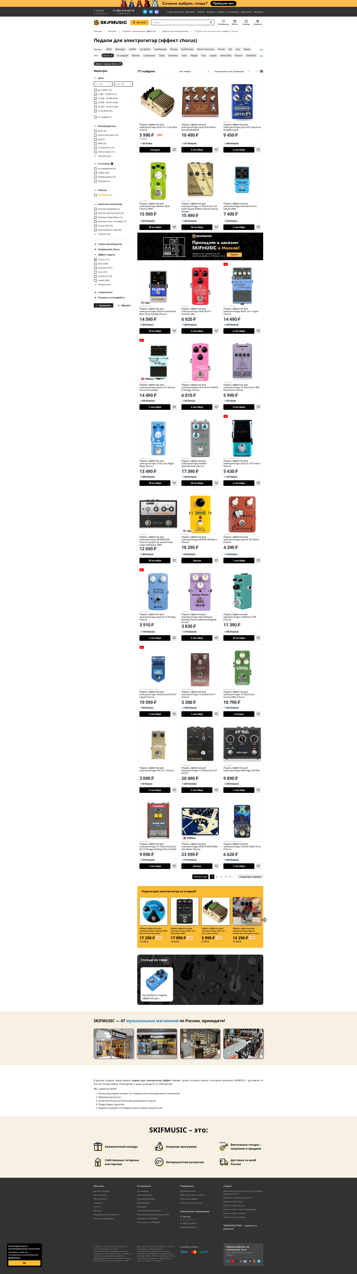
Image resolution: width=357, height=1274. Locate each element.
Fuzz (204, 55)
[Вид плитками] (261, 71)
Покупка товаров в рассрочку (238, 1197)
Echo (184, 55)
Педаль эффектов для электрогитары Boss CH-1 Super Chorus (241, 311)
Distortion (173, 55)
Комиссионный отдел (233, 1201)
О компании (233, 12)
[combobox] (182, 22)
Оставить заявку (188, 1191)
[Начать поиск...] (211, 22)
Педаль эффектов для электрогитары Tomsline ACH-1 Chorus (198, 694)
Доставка (190, 12)
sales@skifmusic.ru (123, 13)
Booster (136, 55)
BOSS (109, 49)
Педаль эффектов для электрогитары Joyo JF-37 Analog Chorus (157, 617)
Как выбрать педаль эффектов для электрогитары (154, 996)
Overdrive (251, 55)
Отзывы (221, 12)
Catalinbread (160, 49)
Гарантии (98, 1203)
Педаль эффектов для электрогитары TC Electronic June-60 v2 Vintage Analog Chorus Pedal (158, 847)
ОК (24, 1263)
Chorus (106, 55)
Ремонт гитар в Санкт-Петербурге (239, 1209)
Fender (221, 49)
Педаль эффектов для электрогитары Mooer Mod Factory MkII (154, 206)
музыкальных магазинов (152, 1020)
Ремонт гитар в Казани (234, 1213)
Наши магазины (175, 12)
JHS (230, 49)
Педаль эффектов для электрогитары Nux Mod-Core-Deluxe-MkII (240, 206)
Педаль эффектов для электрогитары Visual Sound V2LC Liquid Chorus (158, 694)
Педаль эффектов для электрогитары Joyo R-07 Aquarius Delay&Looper (242, 127)
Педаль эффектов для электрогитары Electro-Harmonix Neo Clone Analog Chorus (157, 311)
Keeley (247, 49)
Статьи (97, 1206)
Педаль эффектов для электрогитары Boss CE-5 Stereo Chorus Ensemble (157, 387)
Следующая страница (250, 876)
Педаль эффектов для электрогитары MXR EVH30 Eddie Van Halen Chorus (199, 847)
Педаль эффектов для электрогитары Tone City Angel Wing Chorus (156, 463)
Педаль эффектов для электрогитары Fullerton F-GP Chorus (239, 617)
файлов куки (14, 1257)
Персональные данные (191, 1203)
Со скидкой (122, 55)
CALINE (132, 49)
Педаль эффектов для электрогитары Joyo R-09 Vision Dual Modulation (198, 127)
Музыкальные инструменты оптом (153, 1214)
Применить (105, 305)
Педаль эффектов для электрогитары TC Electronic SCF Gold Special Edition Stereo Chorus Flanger (199, 207)
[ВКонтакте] (151, 11)
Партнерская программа (149, 1210)
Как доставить (101, 1199)
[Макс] (157, 11)
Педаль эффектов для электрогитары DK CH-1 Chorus (156, 769)
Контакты (258, 12)
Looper (213, 55)
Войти (235, 24)
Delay (162, 55)
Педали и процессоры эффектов (139, 31)
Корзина (258, 24)
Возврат (211, 12)
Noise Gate (225, 55)
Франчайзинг (143, 1203)
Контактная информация (195, 1211)
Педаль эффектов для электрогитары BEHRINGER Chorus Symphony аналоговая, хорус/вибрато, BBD (156, 541)
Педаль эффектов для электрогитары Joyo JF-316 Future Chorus (241, 463)
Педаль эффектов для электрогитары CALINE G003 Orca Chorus (242, 847)
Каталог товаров (102, 1191)
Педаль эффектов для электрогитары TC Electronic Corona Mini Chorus (239, 694)
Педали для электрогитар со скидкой (169, 891)
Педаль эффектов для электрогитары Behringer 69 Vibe (241, 769)
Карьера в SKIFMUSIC (147, 1218)
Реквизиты (142, 1206)
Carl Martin (145, 49)
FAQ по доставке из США (192, 1195)
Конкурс (98, 1210)
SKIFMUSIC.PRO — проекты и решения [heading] (240, 1227)
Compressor (149, 55)
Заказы (246, 24)
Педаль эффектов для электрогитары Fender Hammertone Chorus (194, 463)
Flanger (194, 55)
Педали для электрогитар (175, 31)
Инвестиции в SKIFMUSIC (149, 1222)
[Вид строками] (257, 71)
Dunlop (173, 49)
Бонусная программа (104, 1218)
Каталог (141, 22)
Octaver (238, 55)
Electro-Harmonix (205, 49)
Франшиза (246, 12)
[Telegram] (145, 11)
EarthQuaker (187, 49)
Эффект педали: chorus (106, 63)
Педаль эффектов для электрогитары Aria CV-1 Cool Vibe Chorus (158, 127)
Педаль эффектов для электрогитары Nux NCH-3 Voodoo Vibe (196, 311)
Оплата (201, 12)
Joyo (238, 49)
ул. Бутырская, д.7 (101, 13)
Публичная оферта (189, 1199)
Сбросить (125, 305)
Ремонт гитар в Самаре (234, 1217)
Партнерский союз (146, 1199)
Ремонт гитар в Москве (234, 1205)
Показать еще (200, 876)
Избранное (223, 24)
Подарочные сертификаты (106, 1214)
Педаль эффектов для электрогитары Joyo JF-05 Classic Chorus (241, 540)
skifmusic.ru (106, 1249)
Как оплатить (100, 1195)
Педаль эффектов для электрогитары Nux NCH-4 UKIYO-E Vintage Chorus (200, 387)
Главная (98, 31)
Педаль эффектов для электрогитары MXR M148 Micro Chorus (199, 540)
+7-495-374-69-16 (123, 10)
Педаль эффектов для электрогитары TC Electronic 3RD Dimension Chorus (241, 387)
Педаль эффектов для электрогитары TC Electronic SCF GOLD (199, 770)
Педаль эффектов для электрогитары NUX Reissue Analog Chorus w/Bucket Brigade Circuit (198, 618)
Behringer (120, 49)
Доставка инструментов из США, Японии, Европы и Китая (243, 1192)
